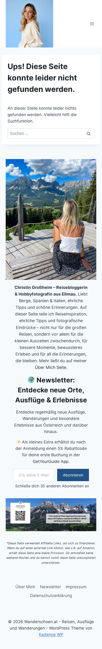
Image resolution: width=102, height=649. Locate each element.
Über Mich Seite (50, 367)
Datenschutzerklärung (51, 595)
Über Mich (25, 586)
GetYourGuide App (50, 461)
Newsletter (50, 586)
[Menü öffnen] (92, 23)
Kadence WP (51, 634)
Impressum (76, 586)
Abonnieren (73, 475)
